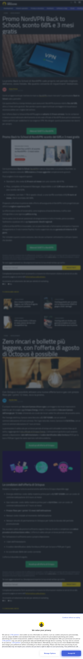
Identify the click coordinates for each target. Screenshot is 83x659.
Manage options (50, 653)
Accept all (71, 653)
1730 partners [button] (14, 635)
